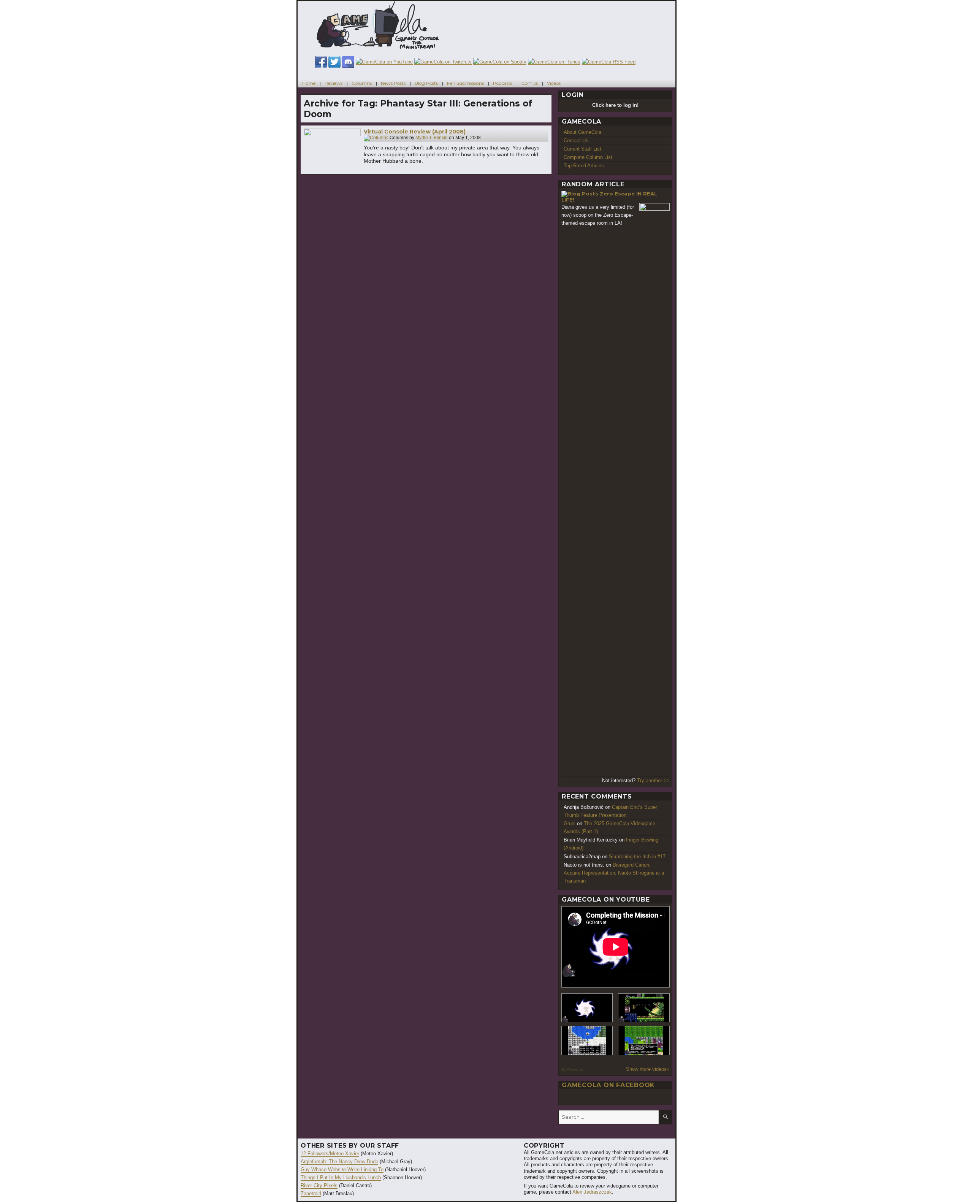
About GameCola (582, 132)
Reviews (333, 83)
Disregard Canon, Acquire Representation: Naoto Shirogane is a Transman (614, 873)
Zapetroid (311, 1193)
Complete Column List (588, 157)
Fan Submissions (465, 83)
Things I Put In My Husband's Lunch (341, 1177)
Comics (529, 83)
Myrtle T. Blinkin (431, 138)
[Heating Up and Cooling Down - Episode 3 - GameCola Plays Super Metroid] (644, 1008)
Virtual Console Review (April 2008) (415, 131)
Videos (554, 83)
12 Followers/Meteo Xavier (330, 1153)
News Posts (393, 83)
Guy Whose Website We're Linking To (342, 1169)
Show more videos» (647, 1069)
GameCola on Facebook (608, 1085)
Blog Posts (426, 83)
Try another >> (653, 780)
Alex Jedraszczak (592, 1192)
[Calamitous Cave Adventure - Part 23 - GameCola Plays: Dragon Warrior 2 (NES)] (587, 1040)
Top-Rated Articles (584, 165)
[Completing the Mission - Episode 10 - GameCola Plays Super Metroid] (587, 1008)
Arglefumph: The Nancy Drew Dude (339, 1161)
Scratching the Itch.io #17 (637, 856)
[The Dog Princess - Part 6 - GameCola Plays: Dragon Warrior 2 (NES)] (644, 1040)
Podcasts (502, 83)
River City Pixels (319, 1185)
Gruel (569, 823)
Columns (362, 83)
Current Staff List (582, 149)
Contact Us (576, 140)
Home (308, 83)
